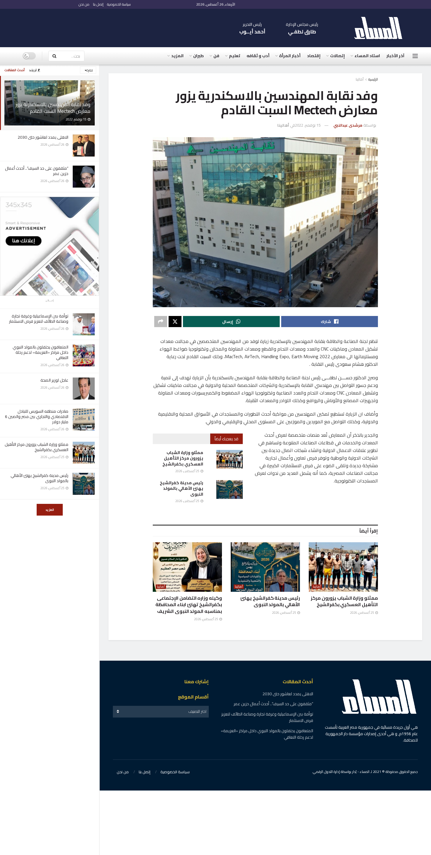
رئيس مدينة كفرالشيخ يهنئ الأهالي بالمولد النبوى (39, 478)
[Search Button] (54, 56)
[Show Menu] (415, 56)
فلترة (89, 70)
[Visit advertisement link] (49, 246)
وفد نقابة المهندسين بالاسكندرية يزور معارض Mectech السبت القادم (53, 108)
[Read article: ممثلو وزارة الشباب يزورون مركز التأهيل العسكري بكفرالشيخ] (229, 459)
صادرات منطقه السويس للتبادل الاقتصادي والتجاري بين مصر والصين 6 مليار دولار (36, 416)
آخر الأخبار (395, 56)
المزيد (49, 510)
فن (216, 56)
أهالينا (360, 79)
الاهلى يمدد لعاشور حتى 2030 (43, 137)
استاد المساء (367, 56)
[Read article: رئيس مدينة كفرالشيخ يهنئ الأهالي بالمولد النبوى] (229, 489)
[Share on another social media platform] (160, 321)
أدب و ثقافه (258, 56)
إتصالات (337, 56)
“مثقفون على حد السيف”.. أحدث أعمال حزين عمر (36, 170)
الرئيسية (373, 79)
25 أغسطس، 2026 (187, 471)
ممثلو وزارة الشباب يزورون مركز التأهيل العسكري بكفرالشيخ (36, 447)
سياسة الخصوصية (119, 4)
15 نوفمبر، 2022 (307, 125)
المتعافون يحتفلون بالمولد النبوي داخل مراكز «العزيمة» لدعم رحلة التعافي (40, 352)
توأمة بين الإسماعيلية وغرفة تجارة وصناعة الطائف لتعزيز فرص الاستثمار (38, 318)
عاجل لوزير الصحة (54, 380)
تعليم (234, 56)
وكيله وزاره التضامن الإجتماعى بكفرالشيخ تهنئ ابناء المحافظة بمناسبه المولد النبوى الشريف (188, 605)
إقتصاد (313, 56)
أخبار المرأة (290, 56)
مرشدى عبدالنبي (347, 125)
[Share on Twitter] (175, 321)
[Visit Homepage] (381, 28)
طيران (198, 56)
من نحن (84, 4)
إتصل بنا (98, 4)
